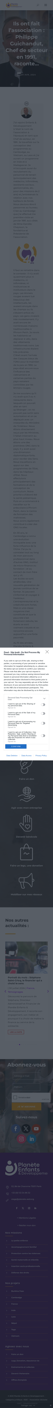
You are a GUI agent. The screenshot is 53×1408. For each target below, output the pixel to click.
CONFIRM (16, 746)
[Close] (48, 652)
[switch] (43, 704)
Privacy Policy (41, 756)
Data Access (26, 756)
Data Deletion (11, 756)
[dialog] (26, 704)
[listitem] (26, 698)
